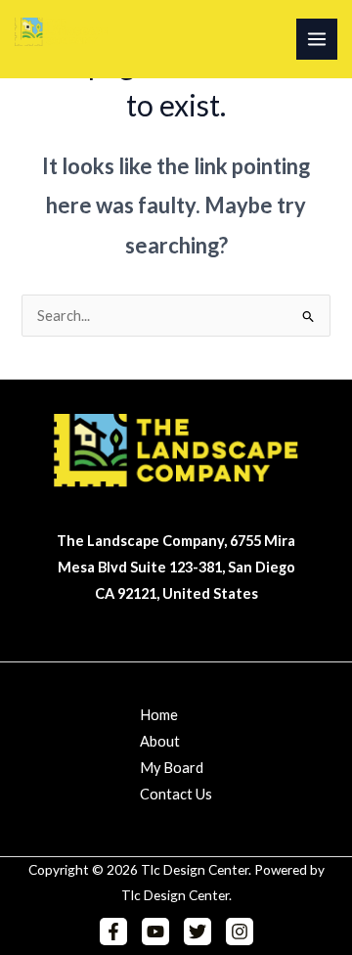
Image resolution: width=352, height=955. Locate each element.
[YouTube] (155, 931)
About (160, 741)
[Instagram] (239, 931)
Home (159, 714)
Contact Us (176, 794)
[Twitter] (197, 931)
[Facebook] (113, 931)
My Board (171, 767)
